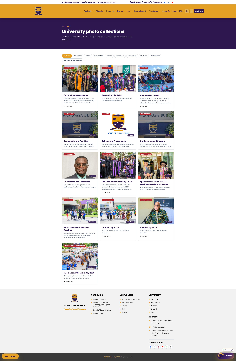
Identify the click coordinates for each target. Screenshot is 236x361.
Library (124, 306)
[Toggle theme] (191, 11)
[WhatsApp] (166, 346)
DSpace (124, 312)
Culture (88, 56)
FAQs (181, 11)
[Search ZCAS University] (187, 11)
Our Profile (154, 299)
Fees (152, 312)
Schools (109, 56)
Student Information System (131, 299)
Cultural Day (155, 56)
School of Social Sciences (102, 310)
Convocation (132, 56)
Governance (120, 56)
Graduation (78, 56)
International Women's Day (73, 60)
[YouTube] (172, 2)
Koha (123, 309)
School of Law (98, 313)
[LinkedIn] (168, 2)
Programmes (155, 302)
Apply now (199, 11)
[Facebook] (164, 2)
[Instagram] (158, 346)
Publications (155, 306)
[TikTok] (170, 346)
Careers (174, 11)
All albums (66, 56)
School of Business (99, 299)
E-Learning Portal (128, 302)
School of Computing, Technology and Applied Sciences (101, 305)
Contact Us (166, 11)
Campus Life (98, 56)
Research (154, 309)
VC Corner (143, 56)
